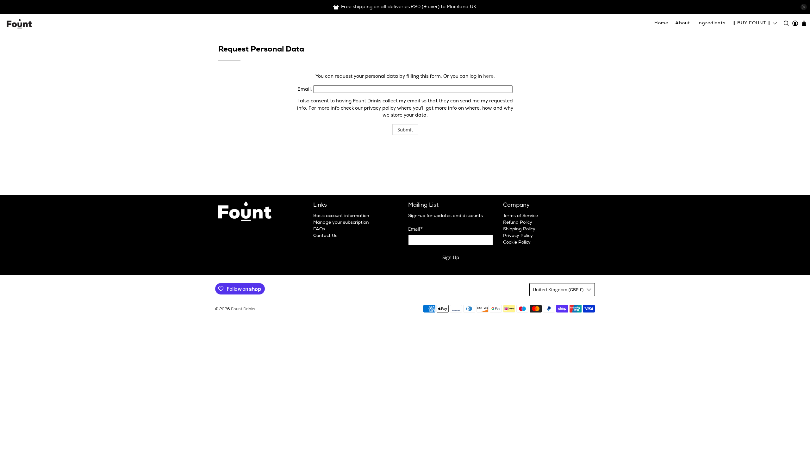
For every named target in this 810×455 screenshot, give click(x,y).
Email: (304, 89)
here (488, 76)
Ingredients (711, 23)
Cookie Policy (517, 242)
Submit (405, 129)
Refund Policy (517, 223)
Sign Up (450, 257)
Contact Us (325, 236)
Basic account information (341, 216)
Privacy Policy (518, 236)
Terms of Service (520, 216)
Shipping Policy (519, 229)
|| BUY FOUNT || (751, 23)
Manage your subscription (341, 223)
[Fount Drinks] (19, 23)
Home (661, 23)
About (682, 23)
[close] (804, 7)
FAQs (319, 229)
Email (415, 229)
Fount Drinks (243, 309)
